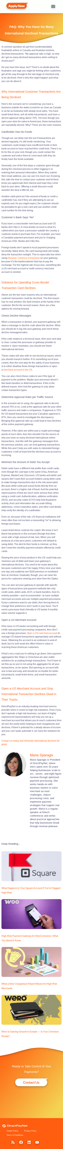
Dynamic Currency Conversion (24, 258)
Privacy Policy (30, 1131)
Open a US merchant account (42, 633)
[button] (53, 6)
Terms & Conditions (15, 1135)
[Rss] (13, 1142)
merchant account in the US (17, 369)
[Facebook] (21, 1142)
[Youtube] (37, 1142)
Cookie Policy (12, 1131)
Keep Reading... (10, 843)
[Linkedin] (29, 1142)
